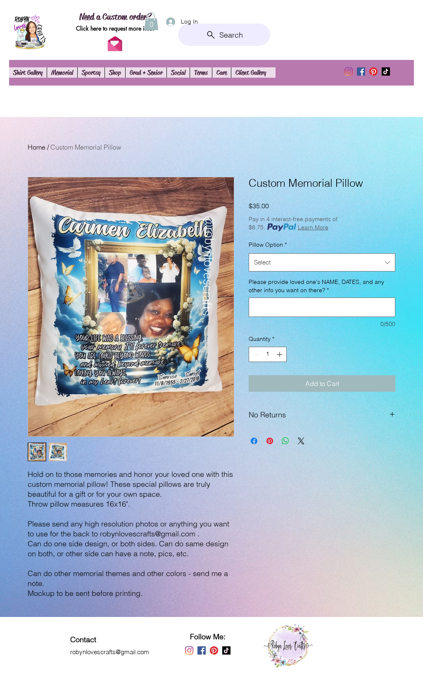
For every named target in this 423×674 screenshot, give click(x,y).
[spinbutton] (267, 354)
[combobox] (322, 262)
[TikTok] (386, 71)
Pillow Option (268, 244)
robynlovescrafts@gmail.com (109, 652)
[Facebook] (361, 71)
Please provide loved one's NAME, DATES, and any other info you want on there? (316, 286)
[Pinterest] (373, 71)
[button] (151, 21)
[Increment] (280, 354)
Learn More (313, 227)
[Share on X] (301, 441)
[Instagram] (349, 71)
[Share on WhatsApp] (285, 441)
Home (36, 147)
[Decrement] (255, 354)
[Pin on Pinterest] (270, 441)
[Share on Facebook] (254, 441)
